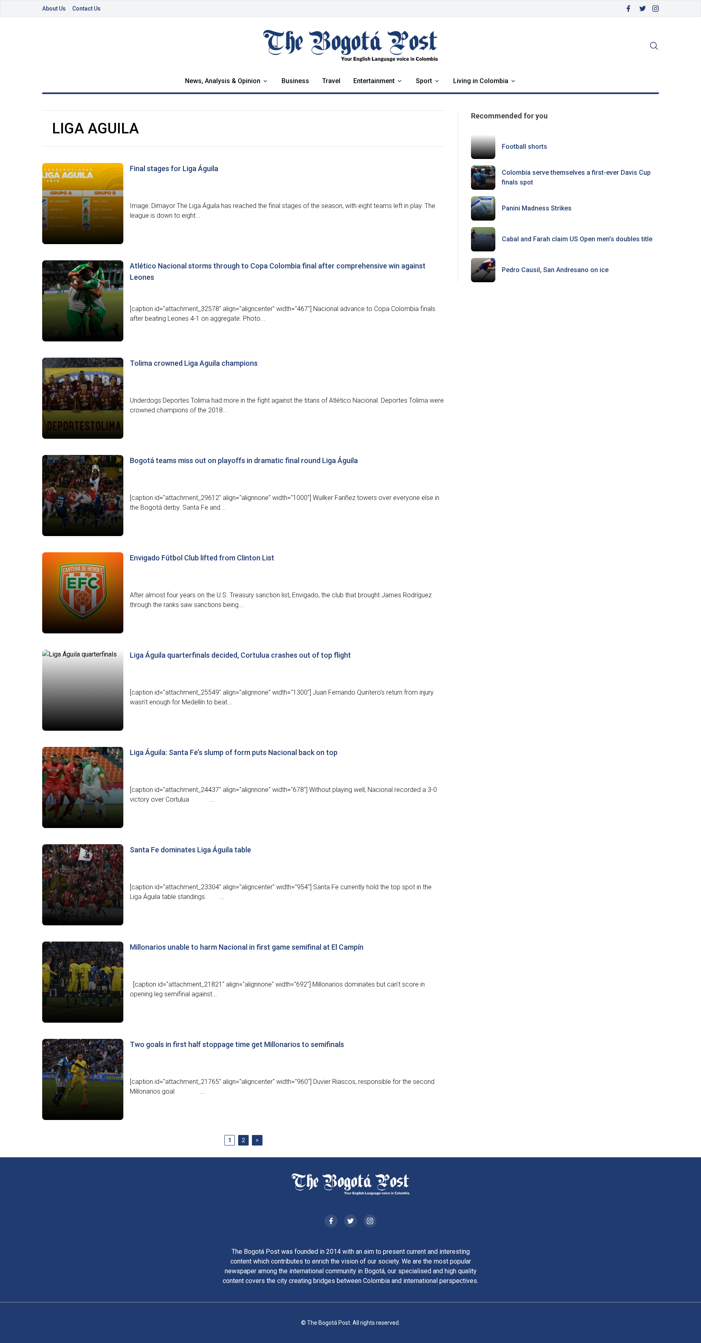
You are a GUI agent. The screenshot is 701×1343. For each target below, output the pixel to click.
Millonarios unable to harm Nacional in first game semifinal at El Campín (246, 947)
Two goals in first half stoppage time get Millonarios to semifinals (237, 1044)
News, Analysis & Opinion (222, 81)
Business (295, 81)
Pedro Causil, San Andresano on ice (555, 270)
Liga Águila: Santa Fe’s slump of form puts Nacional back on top (234, 752)
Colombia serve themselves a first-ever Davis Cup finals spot (576, 177)
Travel (331, 81)
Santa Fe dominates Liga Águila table (190, 849)
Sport (424, 81)
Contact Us (86, 8)
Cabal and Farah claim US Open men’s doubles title (577, 239)
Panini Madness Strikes (537, 208)
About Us (54, 8)
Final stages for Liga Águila (174, 168)
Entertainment (374, 81)
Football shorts (524, 146)
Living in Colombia (480, 81)
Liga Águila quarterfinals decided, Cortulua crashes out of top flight (240, 655)
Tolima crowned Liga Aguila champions (194, 363)
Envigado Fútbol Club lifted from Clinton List (202, 558)
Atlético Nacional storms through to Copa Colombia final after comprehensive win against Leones (278, 271)
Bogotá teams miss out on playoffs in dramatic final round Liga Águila (244, 460)
